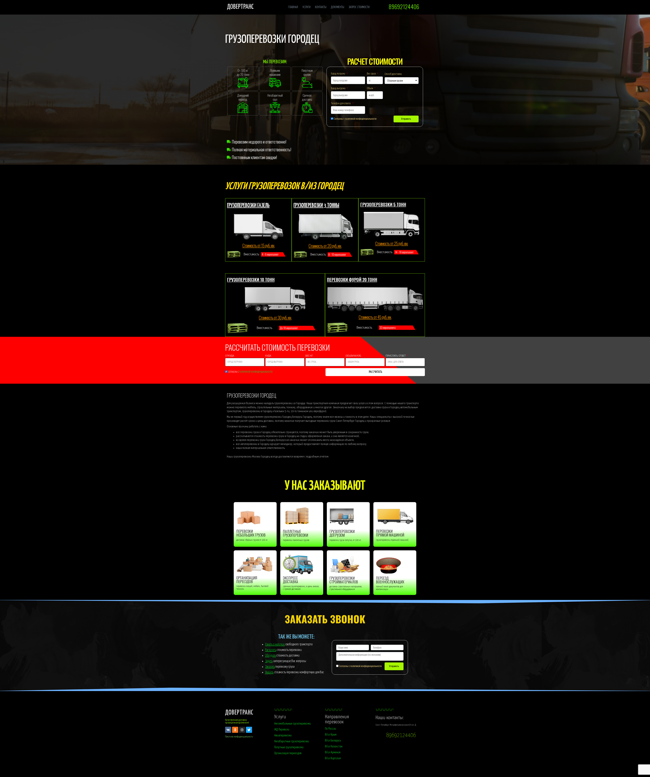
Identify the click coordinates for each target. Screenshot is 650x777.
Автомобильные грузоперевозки (292, 723)
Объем (370, 88)
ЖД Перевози (281, 729)
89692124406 (401, 735)
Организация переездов (287, 753)
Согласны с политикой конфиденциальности (355, 118)
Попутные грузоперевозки (289, 747)
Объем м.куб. (353, 356)
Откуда (230, 356)
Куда (268, 356)
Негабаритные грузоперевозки (291, 741)
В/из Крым (331, 734)
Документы (337, 7)
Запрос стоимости (359, 7)
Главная (293, 7)
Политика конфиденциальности (239, 736)
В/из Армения (332, 752)
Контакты (320, 7)
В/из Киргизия (333, 758)
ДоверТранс (239, 713)
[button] (404, 6)
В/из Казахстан (333, 746)
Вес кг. (309, 356)
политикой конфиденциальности (256, 372)
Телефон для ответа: (341, 103)
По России (330, 728)
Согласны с (250, 372)
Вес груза (371, 73)
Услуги (306, 7)
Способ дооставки (393, 74)
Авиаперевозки (283, 735)
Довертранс (240, 7)
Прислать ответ (396, 356)
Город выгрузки (338, 88)
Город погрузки (338, 73)
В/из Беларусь (333, 740)
